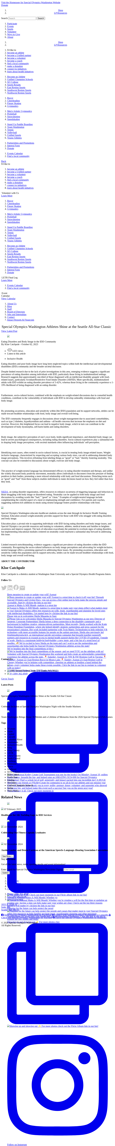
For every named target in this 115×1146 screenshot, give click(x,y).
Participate (12, 23)
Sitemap (11, 886)
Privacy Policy (14, 883)
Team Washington (15, 127)
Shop (60, 10)
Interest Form (13, 145)
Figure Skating (14, 103)
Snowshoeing (13, 116)
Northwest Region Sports (19, 93)
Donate (4, 5)
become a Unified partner (19, 55)
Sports (10, 29)
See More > (7, 856)
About (10, 37)
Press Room (13, 880)
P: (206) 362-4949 (19, 673)
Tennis (10, 129)
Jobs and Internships (16, 314)
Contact (11, 317)
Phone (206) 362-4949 (18, 894)
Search (4, 18)
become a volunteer (16, 58)
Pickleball (11, 114)
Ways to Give (13, 34)
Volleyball (12, 132)
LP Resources (60, 13)
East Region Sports (16, 87)
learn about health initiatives (20, 71)
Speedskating (13, 119)
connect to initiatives (17, 69)
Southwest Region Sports (19, 90)
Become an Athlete (16, 76)
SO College (12, 82)
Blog (9, 306)
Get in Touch (7, 678)
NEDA (4, 492)
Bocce (10, 98)
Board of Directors (16, 311)
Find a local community (18, 156)
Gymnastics (12, 106)
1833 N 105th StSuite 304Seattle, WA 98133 (10, 907)
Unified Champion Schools (20, 79)
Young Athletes (14, 138)
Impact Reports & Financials (20, 320)
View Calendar (8, 298)
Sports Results (14, 85)
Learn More (6, 195)
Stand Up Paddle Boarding (20, 124)
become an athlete (15, 52)
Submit (5, 873)
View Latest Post (9, 331)
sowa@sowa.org (15, 899)
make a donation (15, 66)
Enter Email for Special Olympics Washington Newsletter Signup (32, 869)
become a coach (14, 61)
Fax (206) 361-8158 (16, 896)
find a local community (18, 63)
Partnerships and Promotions (20, 143)
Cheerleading (13, 100)
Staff (9, 309)
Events (10, 26)
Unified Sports (14, 135)
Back (3, 161)
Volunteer (11, 31)
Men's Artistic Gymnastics (19, 111)
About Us (11, 303)
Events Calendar (15, 153)
